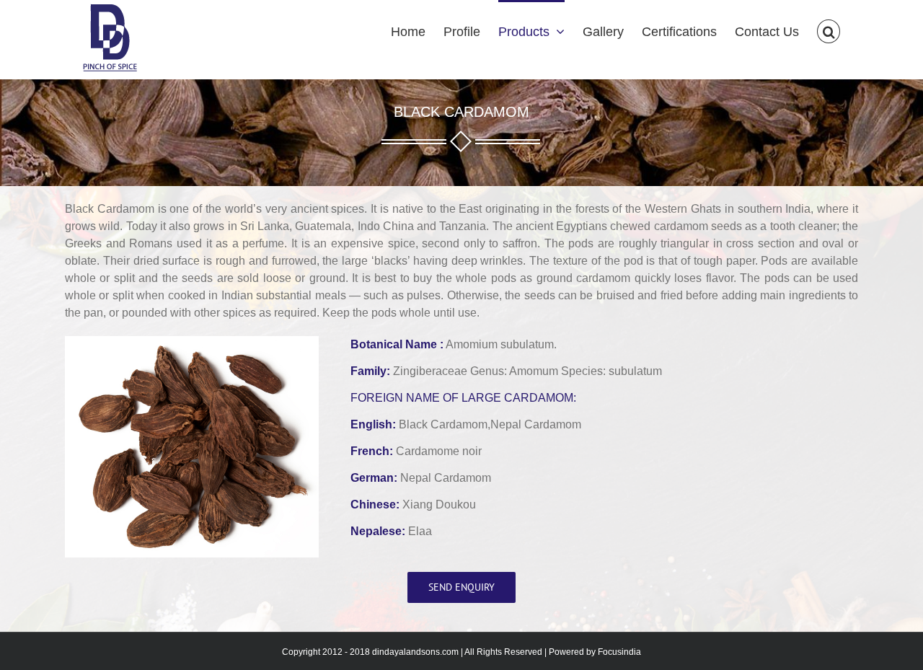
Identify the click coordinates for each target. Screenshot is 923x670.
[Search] (828, 30)
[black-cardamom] (192, 343)
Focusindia (619, 652)
